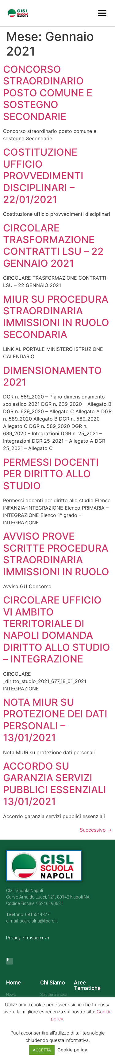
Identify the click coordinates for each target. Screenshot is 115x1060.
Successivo (96, 830)
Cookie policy (72, 1050)
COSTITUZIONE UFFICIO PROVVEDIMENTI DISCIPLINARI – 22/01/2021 (43, 175)
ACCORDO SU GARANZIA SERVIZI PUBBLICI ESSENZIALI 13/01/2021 (54, 783)
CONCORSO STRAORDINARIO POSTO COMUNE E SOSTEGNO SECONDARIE (47, 92)
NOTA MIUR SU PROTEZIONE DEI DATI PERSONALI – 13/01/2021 (55, 720)
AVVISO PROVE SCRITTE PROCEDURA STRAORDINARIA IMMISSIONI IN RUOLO (56, 553)
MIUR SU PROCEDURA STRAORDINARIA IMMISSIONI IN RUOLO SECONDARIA (56, 316)
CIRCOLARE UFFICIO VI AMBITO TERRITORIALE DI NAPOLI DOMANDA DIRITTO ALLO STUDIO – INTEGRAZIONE (56, 629)
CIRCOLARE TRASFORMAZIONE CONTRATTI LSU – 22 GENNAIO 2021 (53, 245)
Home (13, 982)
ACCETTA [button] (42, 1049)
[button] (102, 13)
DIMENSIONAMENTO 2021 (52, 376)
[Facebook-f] (9, 961)
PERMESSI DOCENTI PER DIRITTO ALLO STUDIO (51, 474)
